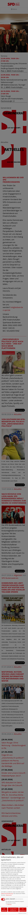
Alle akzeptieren (23, 909)
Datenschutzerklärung (7, 893)
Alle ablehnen (4, 909)
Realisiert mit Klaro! (22, 913)
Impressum (9, 895)
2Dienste (9, 904)
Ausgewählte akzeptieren (13, 909)
